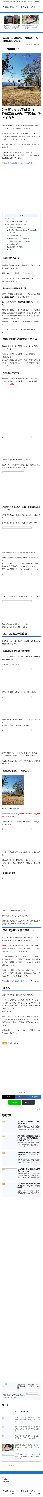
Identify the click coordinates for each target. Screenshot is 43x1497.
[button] (28, 1102)
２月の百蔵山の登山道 (14, 235)
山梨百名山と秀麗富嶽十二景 (18, 221)
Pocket (18, 48)
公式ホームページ (20, 981)
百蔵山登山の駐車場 (15, 227)
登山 (5, 1043)
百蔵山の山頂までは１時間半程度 (19, 238)
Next (41, 22)
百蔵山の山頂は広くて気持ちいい (19, 241)
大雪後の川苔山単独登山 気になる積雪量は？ (18, 163)
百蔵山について (12, 218)
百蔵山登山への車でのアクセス (16, 224)
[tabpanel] (12, 22)
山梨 (11, 1043)
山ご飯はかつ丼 (13, 244)
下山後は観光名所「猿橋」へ (16, 247)
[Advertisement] (21, 188)
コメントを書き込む (21, 1411)
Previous (1, 22)
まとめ (9, 250)
